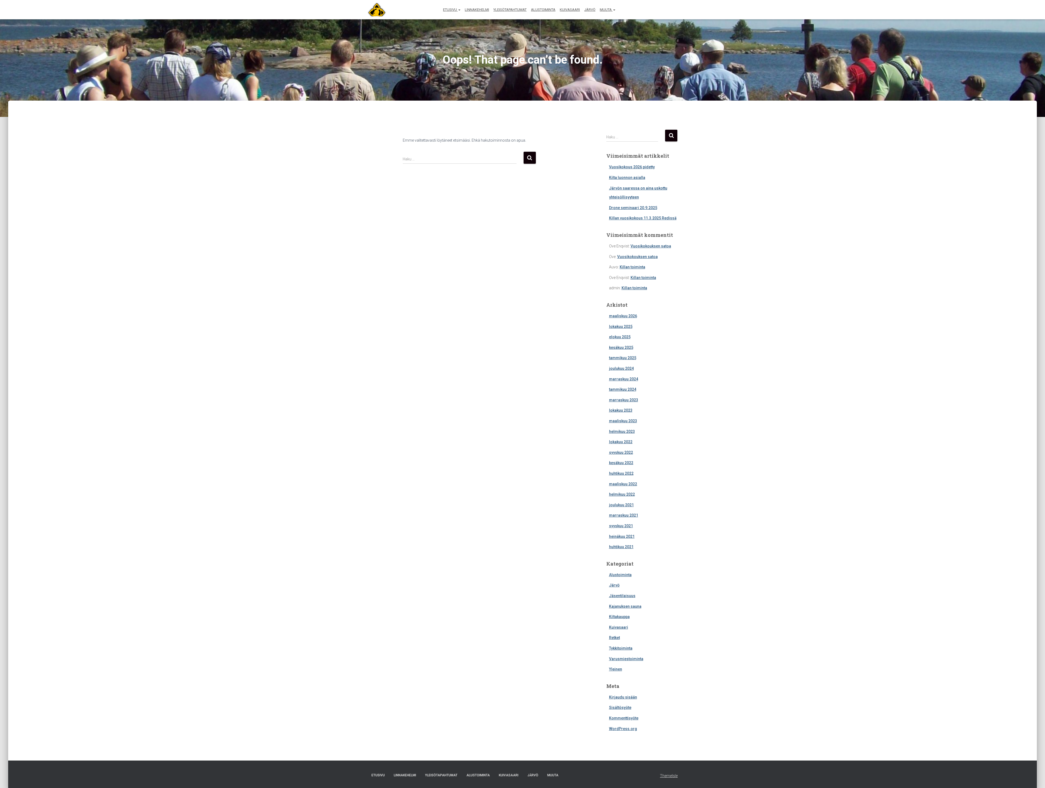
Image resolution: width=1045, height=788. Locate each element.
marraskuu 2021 (623, 515)
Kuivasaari (570, 10)
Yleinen (615, 669)
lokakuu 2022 (620, 442)
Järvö (589, 10)
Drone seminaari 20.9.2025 (633, 208)
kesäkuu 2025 (621, 347)
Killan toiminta (632, 267)
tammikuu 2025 (622, 358)
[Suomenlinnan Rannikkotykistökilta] (374, 10)
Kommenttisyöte (623, 718)
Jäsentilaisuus (622, 596)
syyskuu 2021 (621, 526)
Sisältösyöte (620, 707)
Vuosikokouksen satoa (651, 246)
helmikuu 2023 (622, 431)
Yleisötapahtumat (510, 10)
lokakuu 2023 (620, 410)
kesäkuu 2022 (621, 463)
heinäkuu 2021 (622, 536)
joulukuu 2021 (621, 505)
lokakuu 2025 (620, 326)
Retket (614, 637)
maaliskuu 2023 (623, 421)
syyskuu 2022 (621, 452)
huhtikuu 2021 (621, 547)
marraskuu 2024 (623, 379)
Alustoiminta (543, 10)
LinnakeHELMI (477, 10)
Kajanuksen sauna (625, 606)
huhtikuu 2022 (621, 473)
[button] (459, 10)
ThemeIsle (669, 776)
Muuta (606, 10)
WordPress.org (623, 729)
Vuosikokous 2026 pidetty (632, 167)
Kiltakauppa (619, 617)
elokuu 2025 (620, 337)
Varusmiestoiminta (626, 659)
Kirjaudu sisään (623, 697)
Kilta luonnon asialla (627, 177)
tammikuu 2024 (622, 389)
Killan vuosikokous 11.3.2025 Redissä (643, 218)
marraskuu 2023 (623, 400)
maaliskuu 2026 (623, 316)
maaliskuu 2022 (623, 484)
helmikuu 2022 (622, 494)
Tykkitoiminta (620, 648)
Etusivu (450, 10)
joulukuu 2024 (621, 368)
